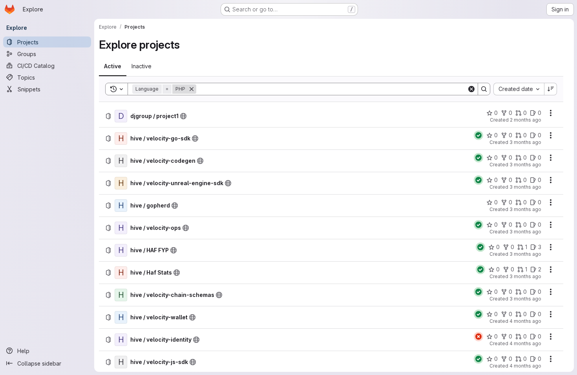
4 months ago (525, 321)
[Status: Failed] (478, 336)
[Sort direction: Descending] (550, 89)
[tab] (112, 66)
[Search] (484, 89)
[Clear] (471, 89)
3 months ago (525, 142)
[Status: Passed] (478, 135)
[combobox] (518, 89)
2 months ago (525, 120)
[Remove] (191, 89)
